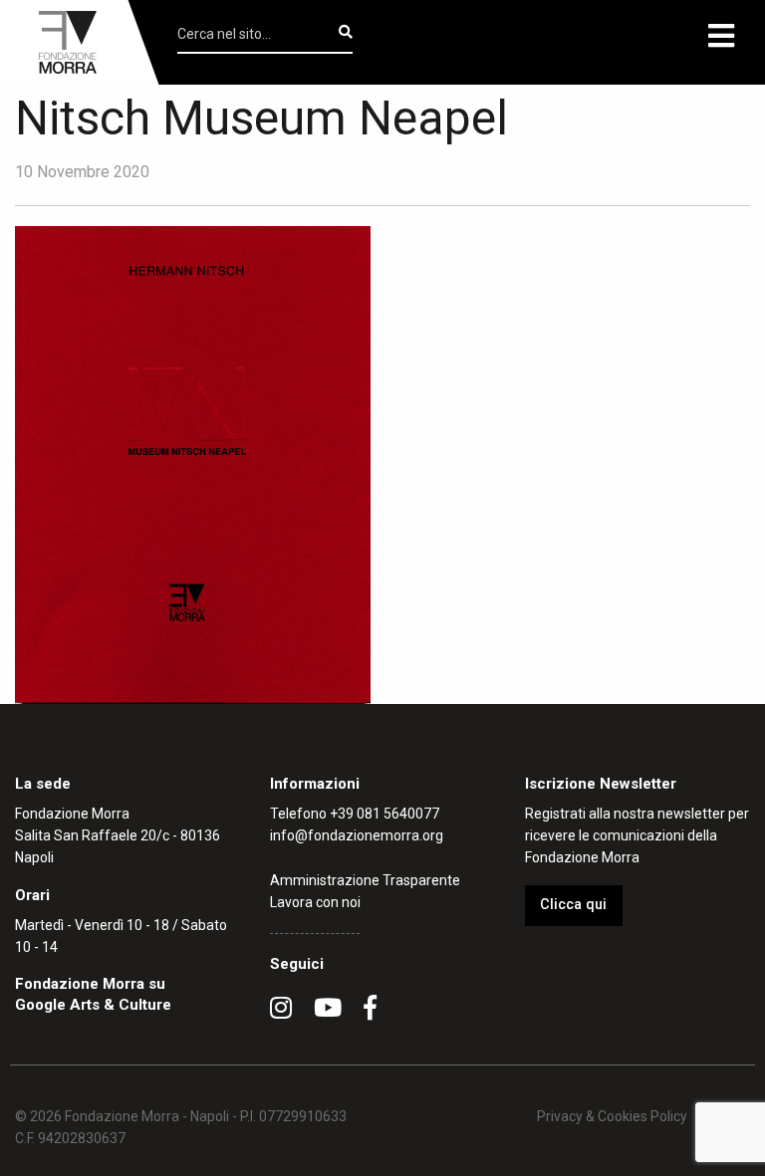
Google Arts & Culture (93, 1005)
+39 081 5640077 (384, 814)
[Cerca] (346, 32)
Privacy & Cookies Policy (612, 1116)
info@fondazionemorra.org (356, 835)
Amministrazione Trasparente (365, 880)
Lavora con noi (315, 902)
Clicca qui (573, 904)
